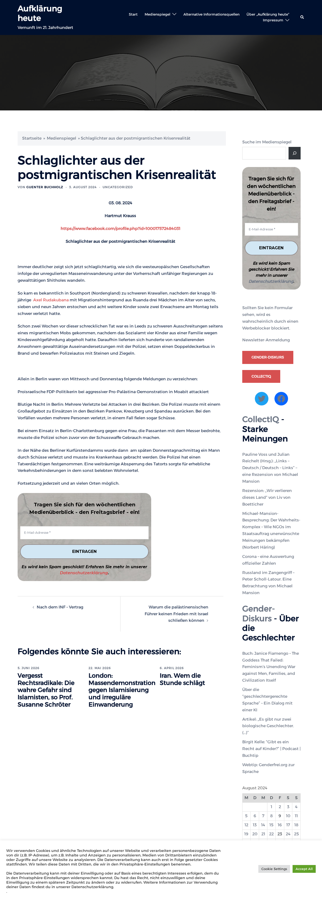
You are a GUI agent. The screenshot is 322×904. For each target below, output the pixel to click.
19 (246, 834)
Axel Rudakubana (50, 300)
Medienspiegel (157, 14)
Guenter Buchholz (44, 187)
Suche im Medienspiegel (267, 142)
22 (271, 834)
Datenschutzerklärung (84, 572)
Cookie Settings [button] (274, 869)
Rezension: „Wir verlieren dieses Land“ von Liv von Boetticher (267, 497)
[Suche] (295, 153)
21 (263, 834)
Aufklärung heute (40, 13)
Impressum (273, 20)
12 (246, 825)
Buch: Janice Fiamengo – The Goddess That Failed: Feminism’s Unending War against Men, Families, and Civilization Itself (270, 667)
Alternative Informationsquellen (211, 14)
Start (133, 14)
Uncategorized (118, 187)
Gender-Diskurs (268, 357)
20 (254, 834)
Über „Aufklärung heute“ (268, 14)
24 (288, 834)
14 (263, 825)
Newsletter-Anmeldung (266, 340)
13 (255, 825)
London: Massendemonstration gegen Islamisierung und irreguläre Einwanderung (122, 690)
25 (296, 834)
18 (296, 825)
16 (280, 825)
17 (288, 825)
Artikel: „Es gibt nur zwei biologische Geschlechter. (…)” (268, 726)
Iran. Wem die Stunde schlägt (182, 679)
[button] (302, 17)
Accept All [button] (304, 869)
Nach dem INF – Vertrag (60, 607)
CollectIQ (261, 376)
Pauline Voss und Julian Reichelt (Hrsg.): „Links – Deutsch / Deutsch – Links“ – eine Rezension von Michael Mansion (270, 468)
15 (271, 825)
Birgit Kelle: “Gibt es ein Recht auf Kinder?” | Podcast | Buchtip (271, 748)
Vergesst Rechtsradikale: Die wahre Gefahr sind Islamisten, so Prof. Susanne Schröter (46, 690)
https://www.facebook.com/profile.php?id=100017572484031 (120, 228)
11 (296, 815)
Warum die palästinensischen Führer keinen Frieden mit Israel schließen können (176, 614)
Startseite (32, 138)
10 (288, 815)
